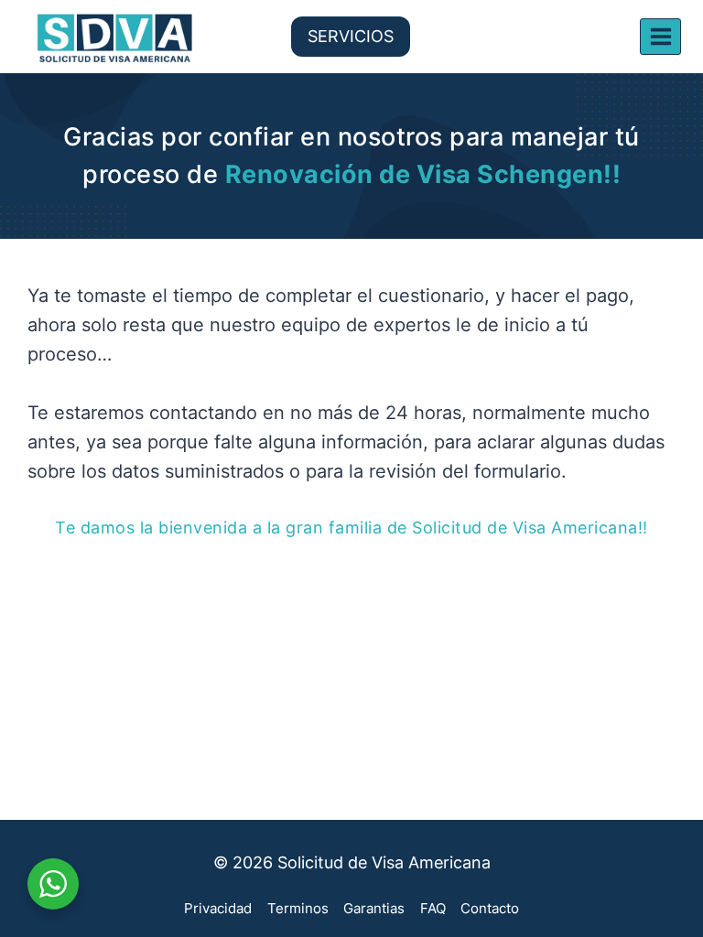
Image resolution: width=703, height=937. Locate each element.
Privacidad (218, 908)
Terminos (298, 908)
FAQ (433, 908)
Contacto (489, 908)
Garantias (374, 908)
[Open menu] (660, 36)
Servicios (351, 36)
